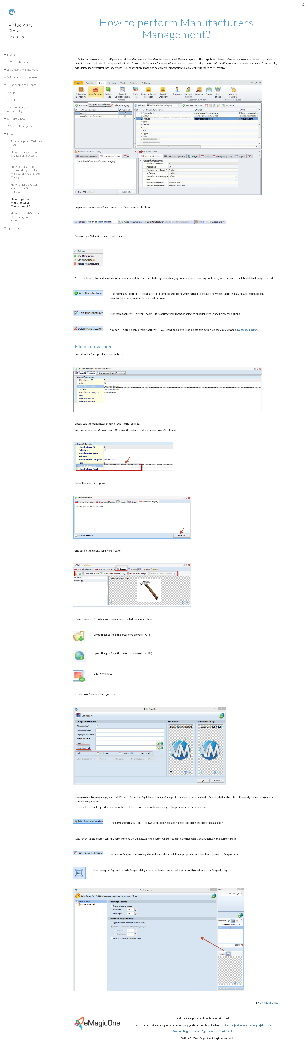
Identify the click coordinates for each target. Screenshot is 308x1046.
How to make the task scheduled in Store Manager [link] (24, 188)
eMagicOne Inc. (269, 1002)
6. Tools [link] (11, 100)
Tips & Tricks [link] (14, 228)
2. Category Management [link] (22, 69)
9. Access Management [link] (21, 126)
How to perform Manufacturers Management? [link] (21, 202)
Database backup (247, 329)
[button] (303, 5)
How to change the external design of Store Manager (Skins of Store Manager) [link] (25, 172)
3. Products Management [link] (22, 77)
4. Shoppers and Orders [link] (21, 84)
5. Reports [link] (13, 92)
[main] (176, 28)
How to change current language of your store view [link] (25, 155)
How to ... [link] (13, 133)
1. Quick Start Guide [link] (19, 62)
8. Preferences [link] (16, 118)
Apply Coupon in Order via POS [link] (26, 142)
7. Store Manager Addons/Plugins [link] (17, 109)
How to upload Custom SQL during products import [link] (25, 217)
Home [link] (11, 54)
